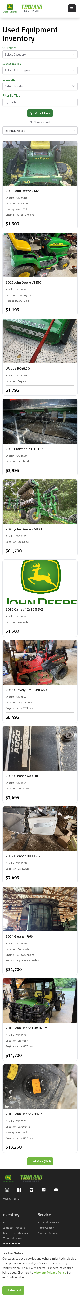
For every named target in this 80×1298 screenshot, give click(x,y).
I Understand (13, 1290)
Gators (6, 1222)
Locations (8, 79)
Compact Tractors (13, 1228)
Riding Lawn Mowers (15, 1233)
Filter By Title (11, 95)
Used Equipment (12, 1243)
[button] (72, 8)
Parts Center (46, 1228)
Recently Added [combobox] (15, 130)
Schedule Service (48, 1222)
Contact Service (47, 1233)
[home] (21, 8)
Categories (9, 48)
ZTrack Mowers (12, 1238)
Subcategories (11, 63)
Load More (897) (40, 1161)
